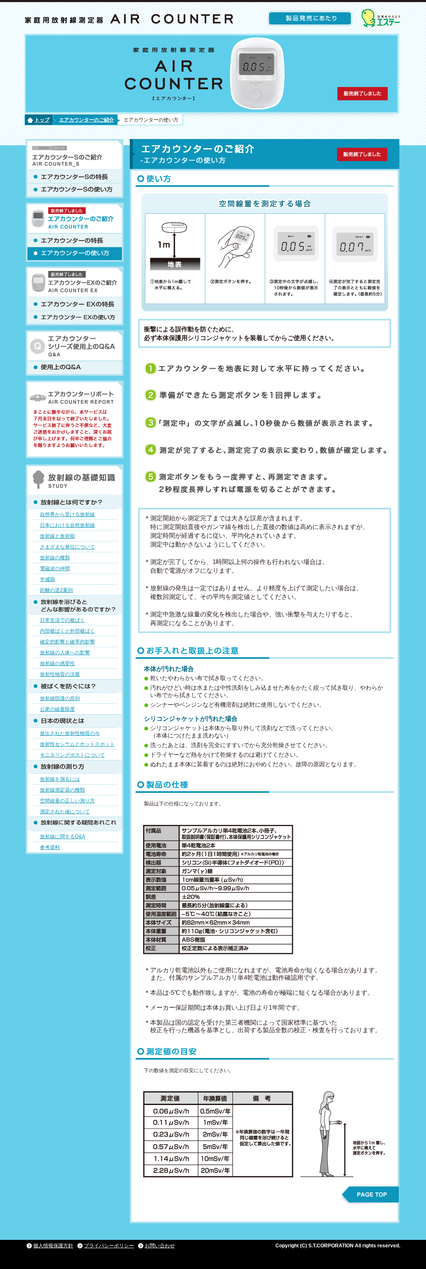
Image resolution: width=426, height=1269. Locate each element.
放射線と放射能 (57, 536)
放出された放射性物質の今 (70, 733)
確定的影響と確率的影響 (67, 642)
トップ (42, 120)
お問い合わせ (160, 1246)
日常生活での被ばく (62, 620)
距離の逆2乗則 (56, 590)
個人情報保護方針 (53, 1246)
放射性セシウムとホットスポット (77, 744)
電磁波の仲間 (55, 568)
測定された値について (65, 812)
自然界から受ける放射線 (67, 514)
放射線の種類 (55, 558)
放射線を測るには (60, 779)
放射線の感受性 (57, 663)
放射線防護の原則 (60, 698)
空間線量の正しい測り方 (67, 801)
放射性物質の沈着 (60, 674)
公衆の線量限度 (57, 709)
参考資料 (50, 847)
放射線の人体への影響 (65, 653)
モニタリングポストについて (72, 755)
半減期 (47, 579)
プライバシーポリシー (109, 1246)
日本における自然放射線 (67, 525)
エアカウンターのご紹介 (86, 120)
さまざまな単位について (67, 547)
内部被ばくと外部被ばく (67, 631)
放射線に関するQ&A (62, 836)
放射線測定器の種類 (62, 790)
